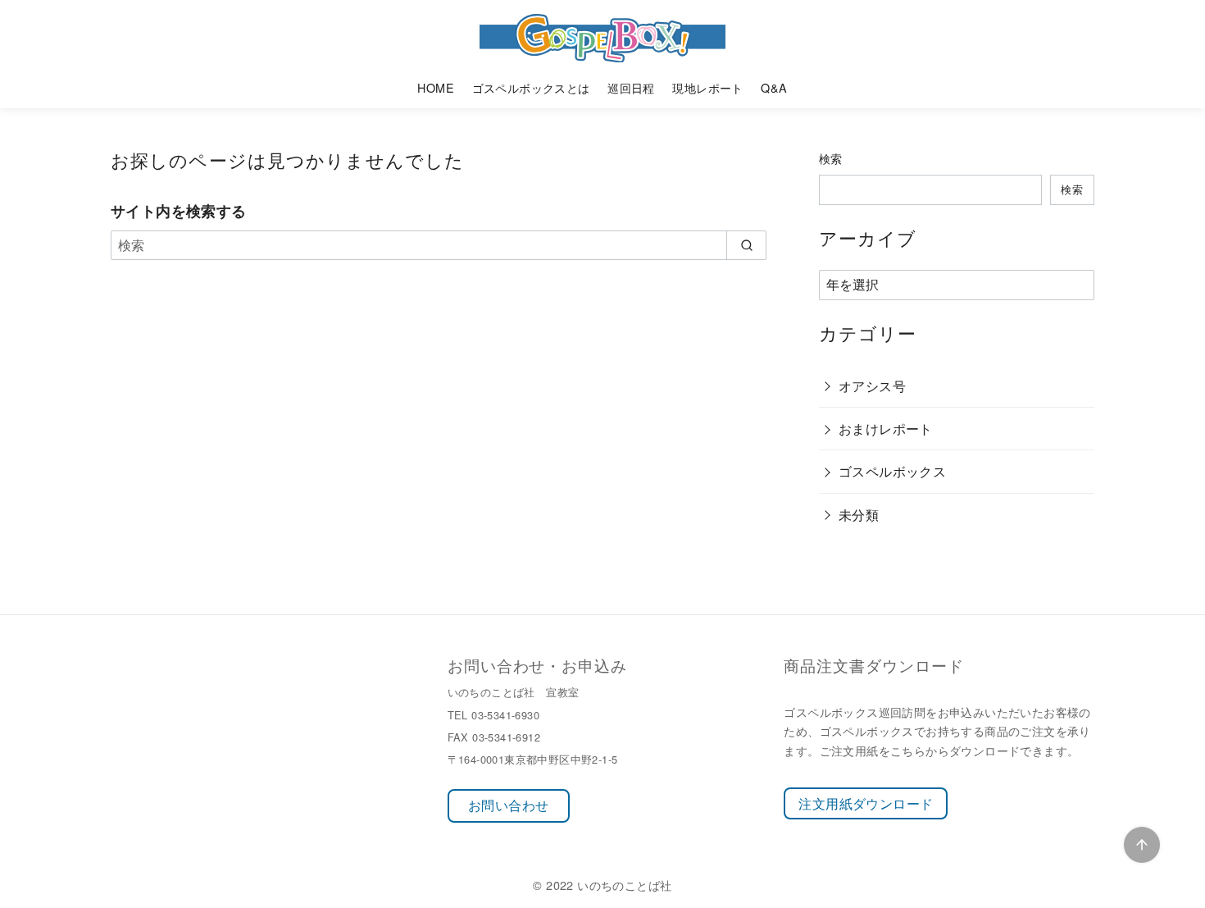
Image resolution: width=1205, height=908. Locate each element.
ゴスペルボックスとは (531, 87)
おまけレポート (886, 428)
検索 (831, 158)
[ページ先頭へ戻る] (1142, 845)
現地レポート (707, 87)
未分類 (859, 514)
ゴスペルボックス (892, 471)
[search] (746, 245)
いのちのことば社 (624, 884)
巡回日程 (631, 87)
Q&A (774, 87)
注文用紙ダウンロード (865, 803)
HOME (435, 87)
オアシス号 (872, 385)
